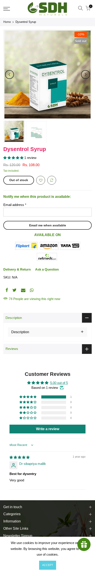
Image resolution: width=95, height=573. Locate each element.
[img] (20, 457)
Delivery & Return (17, 269)
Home (7, 22)
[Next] (85, 74)
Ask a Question (47, 269)
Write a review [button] (47, 429)
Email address (14, 205)
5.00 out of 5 (59, 383)
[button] (13, 158)
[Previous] (9, 74)
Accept (47, 565)
